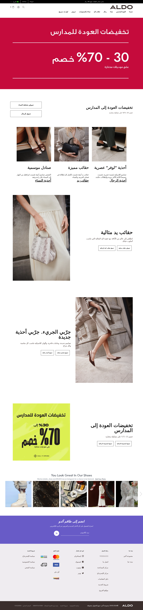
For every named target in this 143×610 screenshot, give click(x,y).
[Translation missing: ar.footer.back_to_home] (127, 606)
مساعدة (24, 2)
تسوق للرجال (26, 114)
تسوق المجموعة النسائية (123, 444)
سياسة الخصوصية (74, 605)
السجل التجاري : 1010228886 (22, 605)
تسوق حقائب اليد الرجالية (107, 248)
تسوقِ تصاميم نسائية (62, 353)
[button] (14, 2)
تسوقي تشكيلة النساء (25, 105)
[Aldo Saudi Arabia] (121, 8)
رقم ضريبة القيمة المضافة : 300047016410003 (45, 605)
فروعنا (31, 2)
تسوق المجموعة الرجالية (105, 444)
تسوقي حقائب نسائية (124, 248)
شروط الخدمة (64, 605)
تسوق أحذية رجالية (47, 353)
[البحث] (23, 7)
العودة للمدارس (121, 12)
